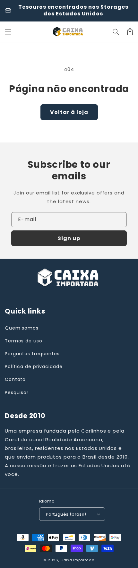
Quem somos (22, 328)
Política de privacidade (34, 366)
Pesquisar (17, 392)
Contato (15, 379)
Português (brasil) (66, 514)
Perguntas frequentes (32, 353)
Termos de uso (23, 341)
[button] (116, 32)
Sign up (69, 238)
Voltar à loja (69, 112)
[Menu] (8, 32)
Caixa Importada (77, 560)
